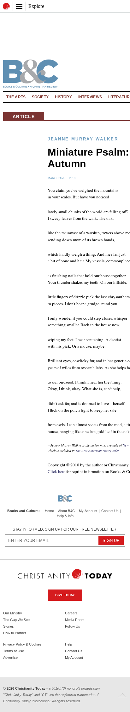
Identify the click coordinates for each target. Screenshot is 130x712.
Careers (71, 613)
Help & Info (65, 516)
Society (40, 97)
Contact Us (110, 511)
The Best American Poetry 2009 (97, 450)
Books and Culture (22, 511)
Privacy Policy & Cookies (22, 644)
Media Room (74, 620)
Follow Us (72, 626)
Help (68, 644)
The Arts (16, 97)
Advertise (10, 657)
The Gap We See (16, 620)
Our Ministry (12, 613)
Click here (56, 471)
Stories (8, 626)
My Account (88, 511)
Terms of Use (13, 651)
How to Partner (14, 633)
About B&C (66, 511)
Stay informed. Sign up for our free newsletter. (65, 529)
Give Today (65, 595)
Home (49, 511)
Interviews (90, 97)
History (63, 97)
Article (24, 116)
